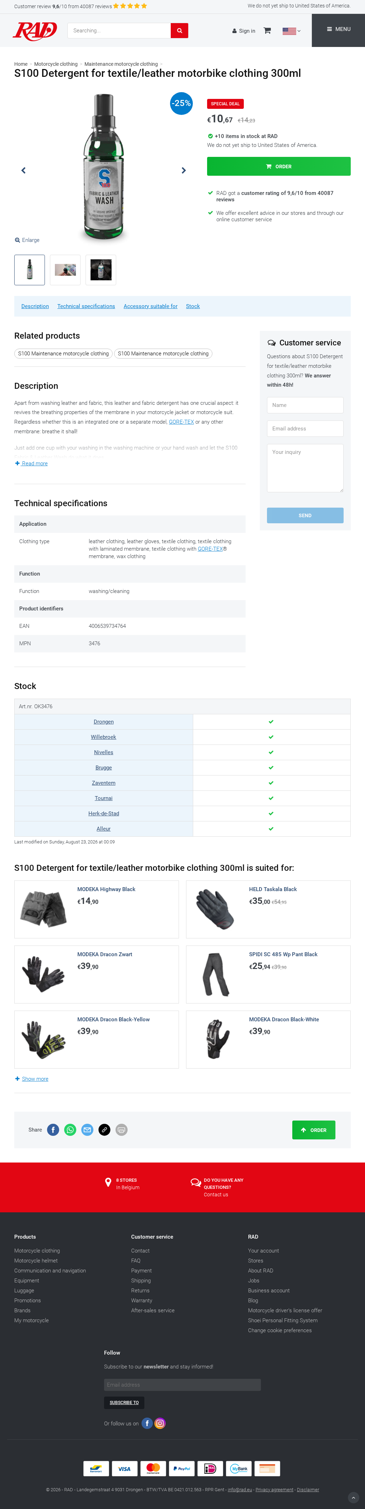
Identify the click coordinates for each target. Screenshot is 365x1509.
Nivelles (103, 752)
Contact (140, 1251)
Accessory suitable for (151, 306)
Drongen (104, 722)
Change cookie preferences (280, 1330)
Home (20, 64)
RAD (253, 1237)
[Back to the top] (353, 1497)
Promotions (27, 1300)
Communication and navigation (50, 1270)
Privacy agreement (274, 1489)
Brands (22, 1310)
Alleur (103, 829)
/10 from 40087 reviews (63, 6)
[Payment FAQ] (182, 1474)
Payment (141, 1270)
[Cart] (267, 31)
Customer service (152, 1237)
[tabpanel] (103, 171)
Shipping (141, 1280)
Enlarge (31, 240)
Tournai (104, 798)
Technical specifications (86, 306)
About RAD (260, 1270)
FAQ (135, 1261)
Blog (253, 1300)
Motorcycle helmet (36, 1261)
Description (35, 306)
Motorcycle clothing (56, 64)
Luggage (24, 1290)
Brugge (104, 767)
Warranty (141, 1300)
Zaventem (103, 783)
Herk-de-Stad (103, 813)
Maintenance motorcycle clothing (121, 64)
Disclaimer (308, 1489)
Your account (263, 1251)
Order (283, 166)
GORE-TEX (181, 422)
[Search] (180, 30)
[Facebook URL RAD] (147, 1425)
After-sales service (153, 1310)
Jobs (253, 1280)
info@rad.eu (240, 1489)
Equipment (26, 1280)
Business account (269, 1290)
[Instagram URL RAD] (160, 1425)
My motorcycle (31, 1320)
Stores (255, 1261)
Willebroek (103, 737)
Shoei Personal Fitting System (283, 1320)
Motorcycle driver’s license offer (285, 1310)
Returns (140, 1290)
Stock (193, 306)
